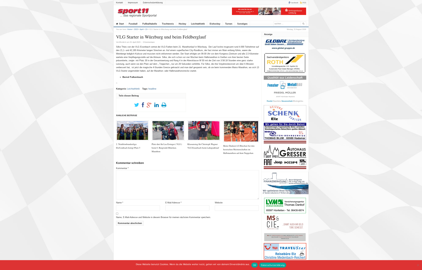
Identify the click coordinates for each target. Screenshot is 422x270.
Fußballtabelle (149, 24)
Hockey (182, 24)
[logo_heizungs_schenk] (285, 121)
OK (254, 265)
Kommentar (122, 168)
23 (146, 29)
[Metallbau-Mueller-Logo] (285, 103)
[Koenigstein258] (285, 195)
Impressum (133, 2)
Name (119, 202)
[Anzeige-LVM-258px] (285, 213)
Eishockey (215, 24)
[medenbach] (285, 258)
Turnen (228, 24)
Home (129, 29)
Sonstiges (242, 24)
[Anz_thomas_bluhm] (285, 139)
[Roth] (285, 74)
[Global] (285, 50)
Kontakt (119, 2)
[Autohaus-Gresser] (285, 168)
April (141, 29)
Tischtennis (168, 24)
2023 (136, 29)
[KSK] (269, 14)
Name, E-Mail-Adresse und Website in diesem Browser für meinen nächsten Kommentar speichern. (163, 217)
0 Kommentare (149, 42)
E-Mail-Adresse (173, 202)
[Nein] (418, 265)
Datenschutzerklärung (153, 2)
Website (219, 202)
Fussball (133, 24)
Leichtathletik (198, 24)
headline (152, 89)
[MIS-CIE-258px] (285, 241)
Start (121, 24)
